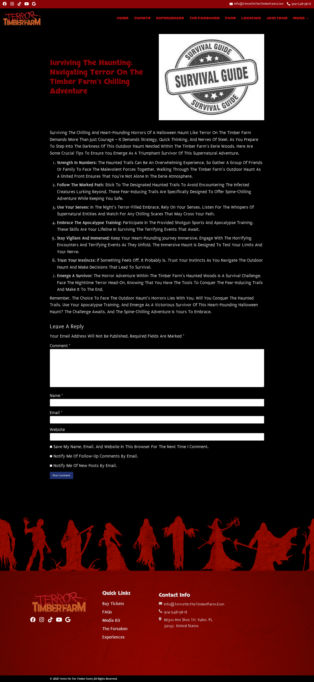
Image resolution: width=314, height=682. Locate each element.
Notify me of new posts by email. (85, 465)
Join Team (276, 18)
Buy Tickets (113, 603)
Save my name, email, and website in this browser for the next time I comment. (131, 446)
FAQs (230, 18)
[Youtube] (27, 4)
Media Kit (111, 620)
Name (56, 395)
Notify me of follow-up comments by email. (95, 456)
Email (56, 412)
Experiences (170, 18)
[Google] (34, 4)
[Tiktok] (19, 4)
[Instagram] (12, 4)
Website (57, 429)
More (299, 18)
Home (122, 18)
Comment (60, 346)
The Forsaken (205, 18)
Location (251, 18)
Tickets (142, 18)
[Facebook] (5, 4)
